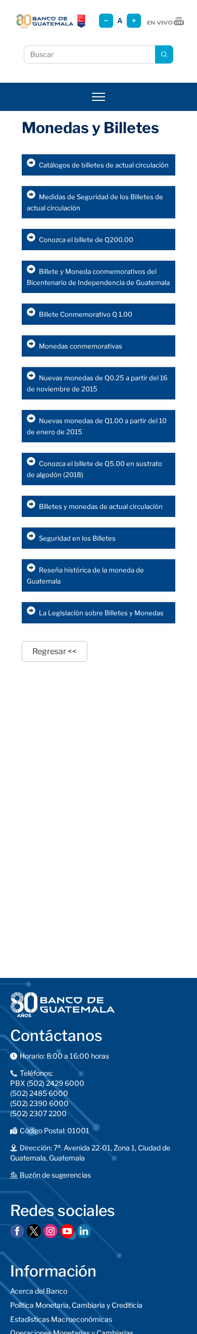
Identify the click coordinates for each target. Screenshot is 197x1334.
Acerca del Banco (38, 1291)
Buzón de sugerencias (55, 1175)
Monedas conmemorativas (80, 346)
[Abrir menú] (98, 97)
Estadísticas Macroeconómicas (61, 1319)
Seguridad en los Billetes (77, 538)
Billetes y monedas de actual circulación (101, 506)
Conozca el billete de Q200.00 (86, 240)
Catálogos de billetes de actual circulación (104, 165)
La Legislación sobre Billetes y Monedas (101, 613)
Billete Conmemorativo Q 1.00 (85, 314)
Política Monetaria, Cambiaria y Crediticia (76, 1305)
